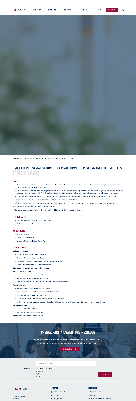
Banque (40, 372)
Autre (40, 376)
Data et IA (91, 395)
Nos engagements (57, 399)
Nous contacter (69, 349)
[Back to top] (133, 393)
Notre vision (55, 395)
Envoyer (105, 374)
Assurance (41, 374)
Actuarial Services (94, 392)
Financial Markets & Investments (99, 399)
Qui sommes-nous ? (58, 392)
